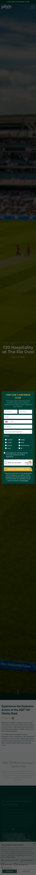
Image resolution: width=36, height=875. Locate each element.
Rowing (9, 445)
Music (22, 442)
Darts (9, 448)
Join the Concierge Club (18, 469)
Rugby (23, 440)
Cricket (9, 442)
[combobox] (7, 422)
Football (9, 440)
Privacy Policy (24, 480)
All (21, 448)
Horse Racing (25, 445)
